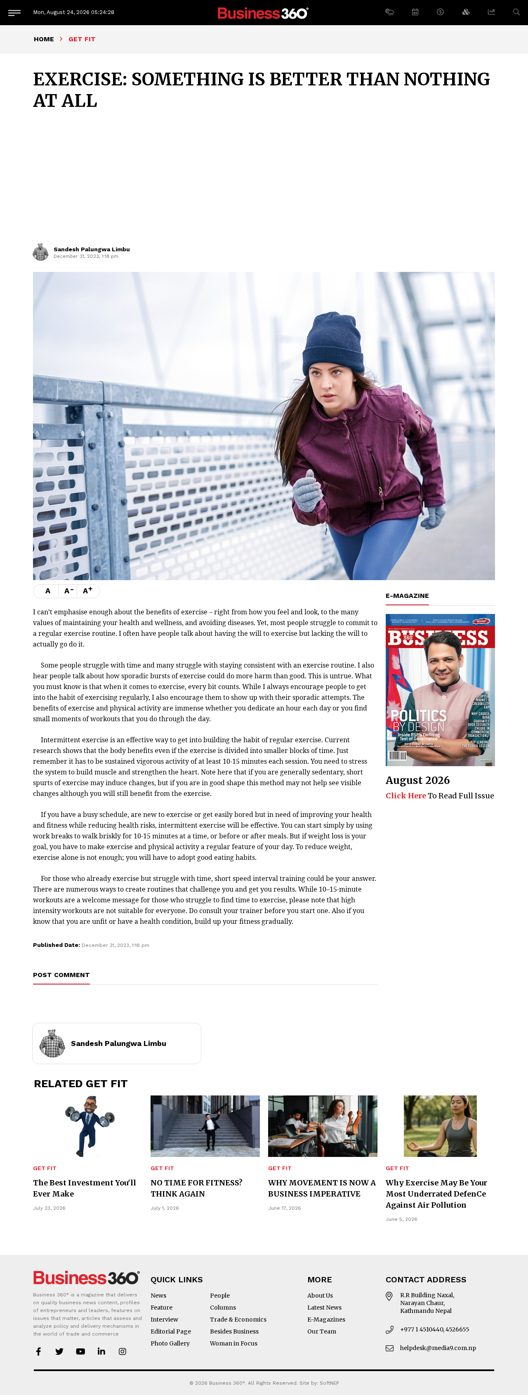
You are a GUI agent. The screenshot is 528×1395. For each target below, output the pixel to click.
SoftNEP (329, 1383)
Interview (164, 1319)
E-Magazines (326, 1319)
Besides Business (234, 1331)
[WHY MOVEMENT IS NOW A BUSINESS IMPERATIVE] (322, 1126)
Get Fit (45, 1168)
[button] (389, 12)
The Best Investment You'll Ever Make (84, 1188)
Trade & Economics (238, 1319)
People (220, 1295)
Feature (161, 1307)
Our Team (321, 1331)
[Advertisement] (264, 181)
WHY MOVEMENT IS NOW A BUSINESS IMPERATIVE (322, 1188)
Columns (223, 1307)
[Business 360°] (264, 12)
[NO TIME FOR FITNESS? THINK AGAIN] (205, 1126)
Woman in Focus (233, 1343)
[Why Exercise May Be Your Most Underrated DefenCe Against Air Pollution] (440, 1126)
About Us (320, 1295)
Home (44, 39)
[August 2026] (440, 690)
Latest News (324, 1307)
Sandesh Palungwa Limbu (92, 249)
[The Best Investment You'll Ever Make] (87, 1126)
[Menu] (14, 12)
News (158, 1295)
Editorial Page (171, 1331)
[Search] (516, 12)
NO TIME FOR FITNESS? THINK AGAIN (197, 1188)
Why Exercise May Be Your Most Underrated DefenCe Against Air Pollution (436, 1194)
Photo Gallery (170, 1343)
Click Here (406, 795)
